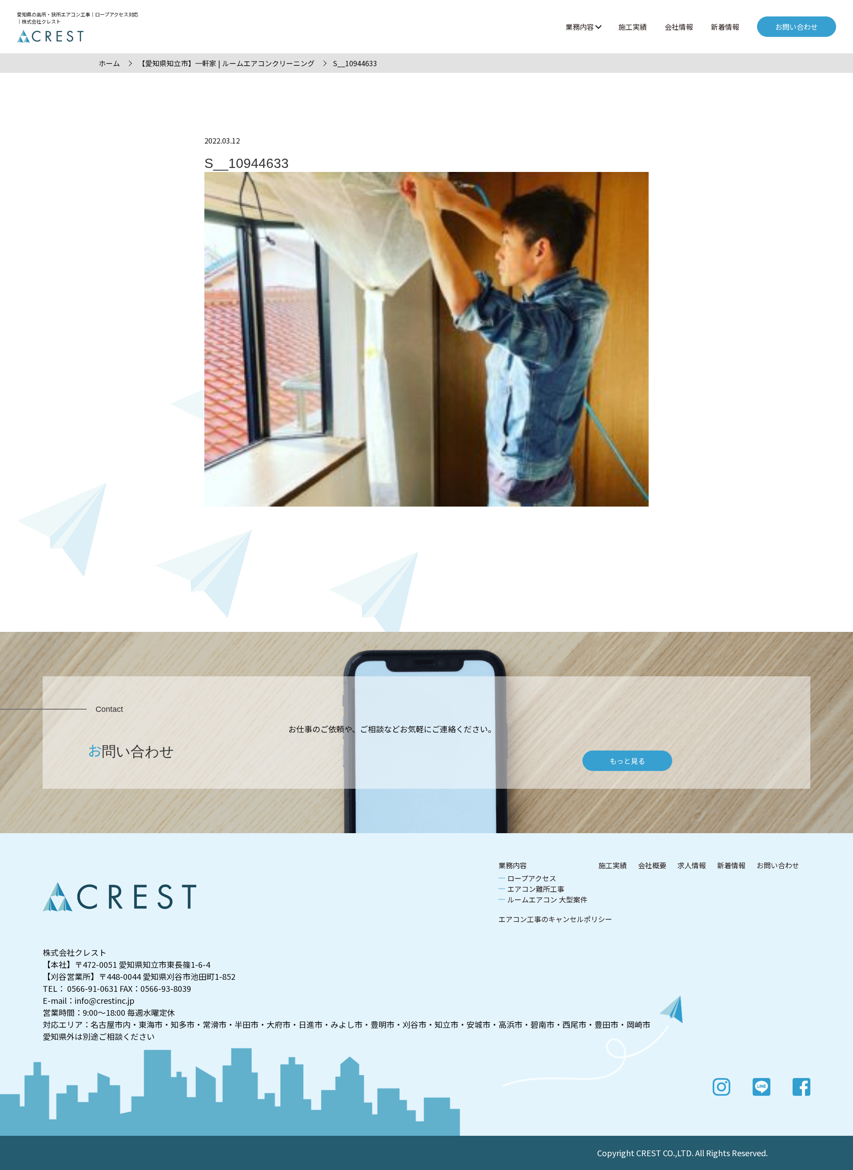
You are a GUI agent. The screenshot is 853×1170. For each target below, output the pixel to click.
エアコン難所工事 (535, 888)
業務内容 (580, 26)
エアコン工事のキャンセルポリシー (555, 919)
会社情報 (679, 26)
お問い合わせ (778, 865)
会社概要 (652, 865)
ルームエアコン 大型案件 (547, 899)
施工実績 (632, 26)
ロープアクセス (531, 878)
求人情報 (692, 865)
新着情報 (725, 26)
